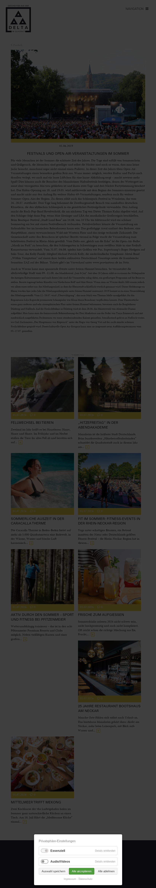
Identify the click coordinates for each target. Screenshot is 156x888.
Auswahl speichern (53, 871)
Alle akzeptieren (82, 871)
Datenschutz (85, 879)
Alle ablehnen (106, 871)
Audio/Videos (60, 861)
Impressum (70, 879)
